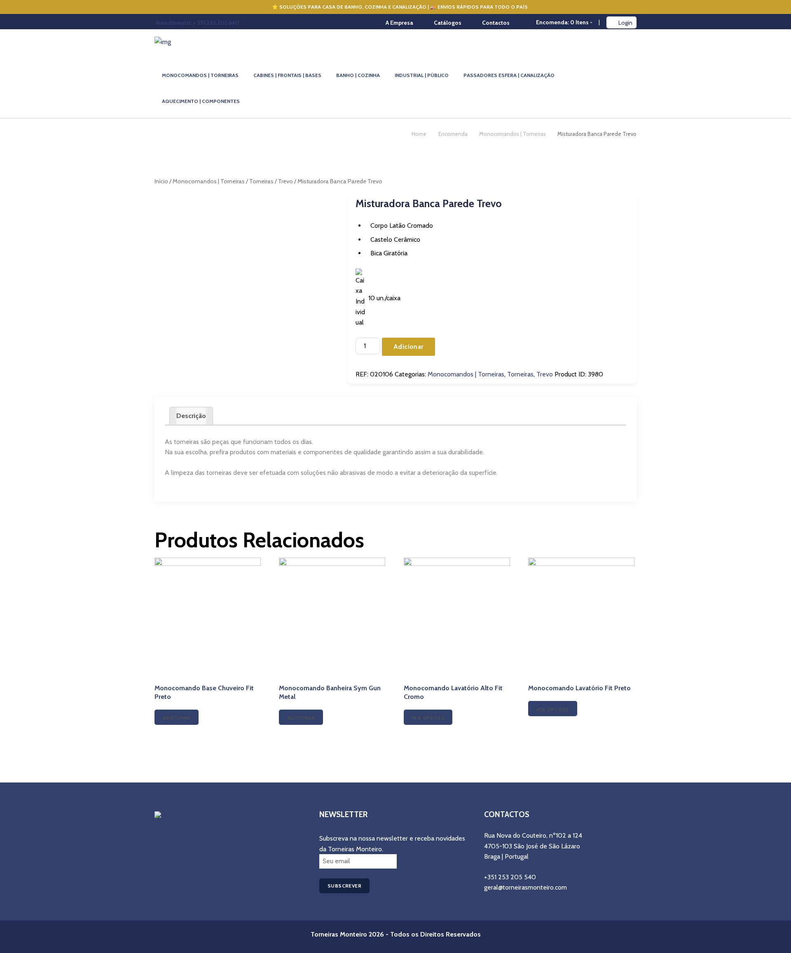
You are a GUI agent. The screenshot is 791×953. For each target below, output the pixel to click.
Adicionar (408, 346)
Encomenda (453, 134)
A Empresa (399, 22)
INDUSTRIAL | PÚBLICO (422, 75)
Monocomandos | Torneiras (512, 134)
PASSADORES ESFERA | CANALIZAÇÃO (509, 75)
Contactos (496, 22)
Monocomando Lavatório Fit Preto (579, 688)
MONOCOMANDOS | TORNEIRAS (200, 75)
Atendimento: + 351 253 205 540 (197, 22)
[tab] (191, 416)
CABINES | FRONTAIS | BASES (287, 75)
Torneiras (261, 181)
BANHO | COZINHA (358, 75)
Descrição (191, 416)
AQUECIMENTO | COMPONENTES (201, 101)
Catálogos (447, 22)
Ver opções (428, 718)
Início (161, 181)
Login (625, 22)
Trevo (285, 181)
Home (419, 134)
